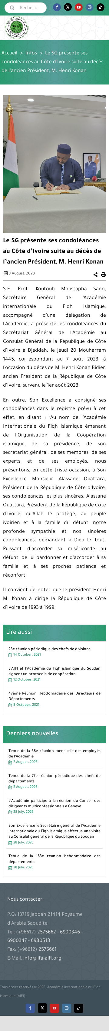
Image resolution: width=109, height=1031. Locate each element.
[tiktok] (78, 1008)
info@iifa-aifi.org (42, 958)
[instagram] (66, 1008)
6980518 (40, 941)
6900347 (17, 941)
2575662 (47, 932)
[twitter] (42, 1008)
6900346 (70, 932)
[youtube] (54, 1008)
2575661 (47, 950)
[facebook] (30, 1008)
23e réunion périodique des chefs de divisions (49, 649)
